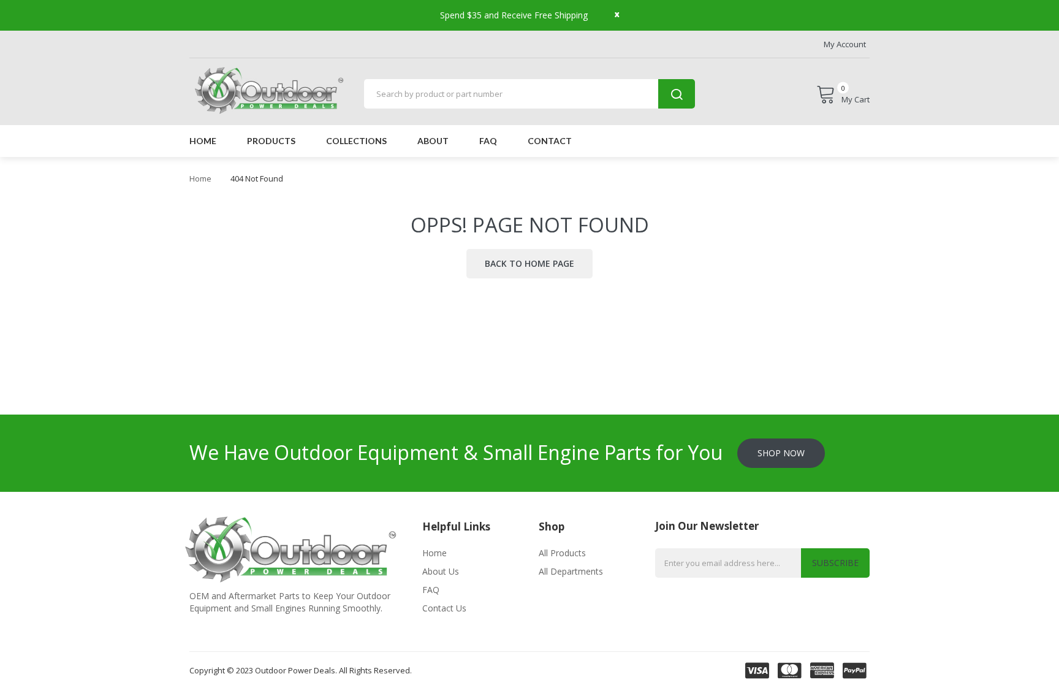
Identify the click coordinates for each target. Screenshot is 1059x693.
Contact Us (444, 608)
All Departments (571, 571)
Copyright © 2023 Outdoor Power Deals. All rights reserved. (300, 670)
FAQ (430, 589)
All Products (562, 553)
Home (200, 178)
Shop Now (781, 453)
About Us (440, 571)
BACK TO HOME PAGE (529, 263)
